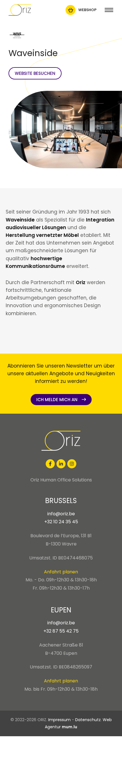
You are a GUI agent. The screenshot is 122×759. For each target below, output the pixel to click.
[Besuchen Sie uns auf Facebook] (50, 463)
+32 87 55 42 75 (61, 631)
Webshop (87, 10)
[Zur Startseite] (20, 10)
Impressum (59, 720)
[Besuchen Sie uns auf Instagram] (71, 463)
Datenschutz (88, 720)
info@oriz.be (61, 513)
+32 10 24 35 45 (61, 521)
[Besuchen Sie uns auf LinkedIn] (61, 463)
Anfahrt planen (61, 572)
